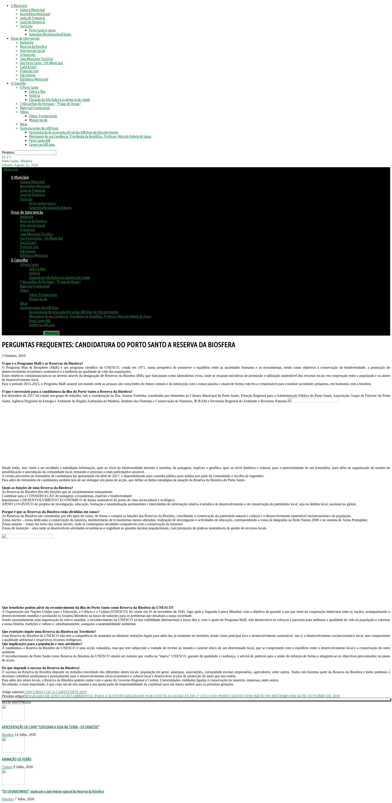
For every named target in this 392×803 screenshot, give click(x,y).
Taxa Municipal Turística (36, 59)
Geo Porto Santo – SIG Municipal (41, 63)
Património (27, 75)
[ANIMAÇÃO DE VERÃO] (13, 751)
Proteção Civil (29, 71)
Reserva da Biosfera (33, 46)
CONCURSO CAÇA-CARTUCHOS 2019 (54, 692)
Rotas (23, 124)
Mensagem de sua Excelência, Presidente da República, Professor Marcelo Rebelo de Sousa (90, 136)
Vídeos (24, 112)
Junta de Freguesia (32, 18)
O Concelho (18, 83)
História (34, 95)
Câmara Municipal (32, 10)
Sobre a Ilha (37, 91)
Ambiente (26, 42)
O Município (19, 6)
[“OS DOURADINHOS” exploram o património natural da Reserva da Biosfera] (13, 784)
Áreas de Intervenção (25, 38)
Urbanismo (27, 55)
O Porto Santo (29, 87)
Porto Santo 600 (39, 140)
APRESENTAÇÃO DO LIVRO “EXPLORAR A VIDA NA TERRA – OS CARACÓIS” (51, 727)
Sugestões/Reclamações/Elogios (50, 34)
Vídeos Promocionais (43, 116)
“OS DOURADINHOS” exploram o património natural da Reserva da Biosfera (53, 791)
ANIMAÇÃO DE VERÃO (16, 759)
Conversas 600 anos (42, 144)
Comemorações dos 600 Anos (39, 128)
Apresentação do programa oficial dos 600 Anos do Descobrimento (73, 132)
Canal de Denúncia (32, 22)
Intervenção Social (32, 51)
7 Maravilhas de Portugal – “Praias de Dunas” (50, 104)
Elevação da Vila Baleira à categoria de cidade (59, 100)
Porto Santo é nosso (42, 30)
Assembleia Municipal (35, 14)
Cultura (7, 767)
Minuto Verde (38, 120)
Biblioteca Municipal (34, 79)
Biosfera (8, 735)
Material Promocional (35, 108)
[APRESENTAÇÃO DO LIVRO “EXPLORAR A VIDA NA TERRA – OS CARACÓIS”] (13, 719)
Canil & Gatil (28, 67)
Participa (26, 26)
